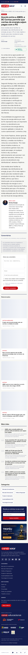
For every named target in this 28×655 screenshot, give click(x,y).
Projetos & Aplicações (7, 496)
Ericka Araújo (4, 41)
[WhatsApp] (12, 652)
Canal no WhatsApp (19, 49)
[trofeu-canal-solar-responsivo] (14, 532)
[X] (21, 652)
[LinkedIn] (17, 652)
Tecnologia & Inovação (7, 502)
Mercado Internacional (7, 492)
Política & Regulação (20, 492)
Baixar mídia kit (6, 605)
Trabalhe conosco (5, 593)
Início (2, 10)
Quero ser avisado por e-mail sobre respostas (13, 284)
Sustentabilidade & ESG (7, 499)
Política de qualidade (6, 591)
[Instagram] (6, 559)
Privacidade (4, 589)
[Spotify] (19, 559)
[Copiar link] (25, 652)
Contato (3, 586)
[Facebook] (2, 559)
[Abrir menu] (25, 6)
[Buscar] (21, 6)
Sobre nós (3, 584)
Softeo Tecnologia (13, 642)
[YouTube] (12, 559)
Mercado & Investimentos (8, 489)
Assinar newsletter (14, 518)
